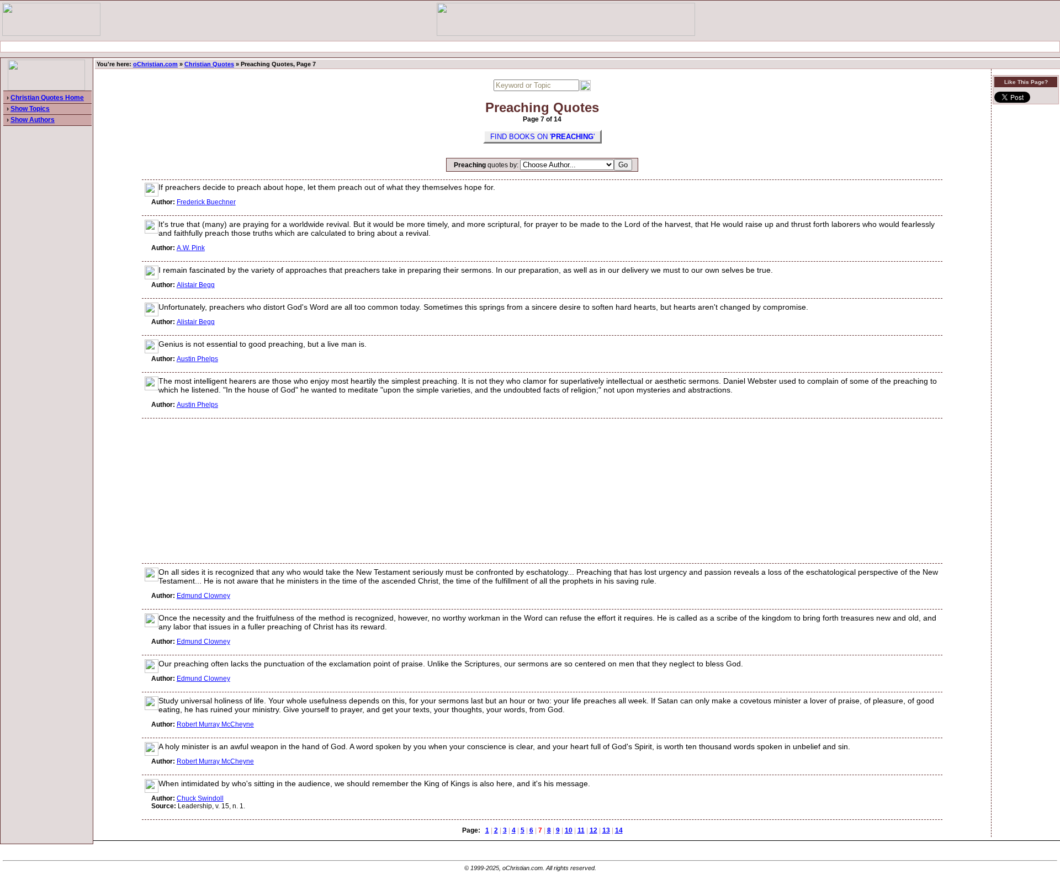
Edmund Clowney (203, 596)
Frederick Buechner (206, 202)
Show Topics (30, 109)
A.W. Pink (191, 248)
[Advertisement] (530, 47)
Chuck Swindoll (200, 798)
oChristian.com (155, 64)
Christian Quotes (209, 64)
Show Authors (32, 120)
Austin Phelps (197, 359)
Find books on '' (542, 137)
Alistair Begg (196, 285)
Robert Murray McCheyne (215, 724)
